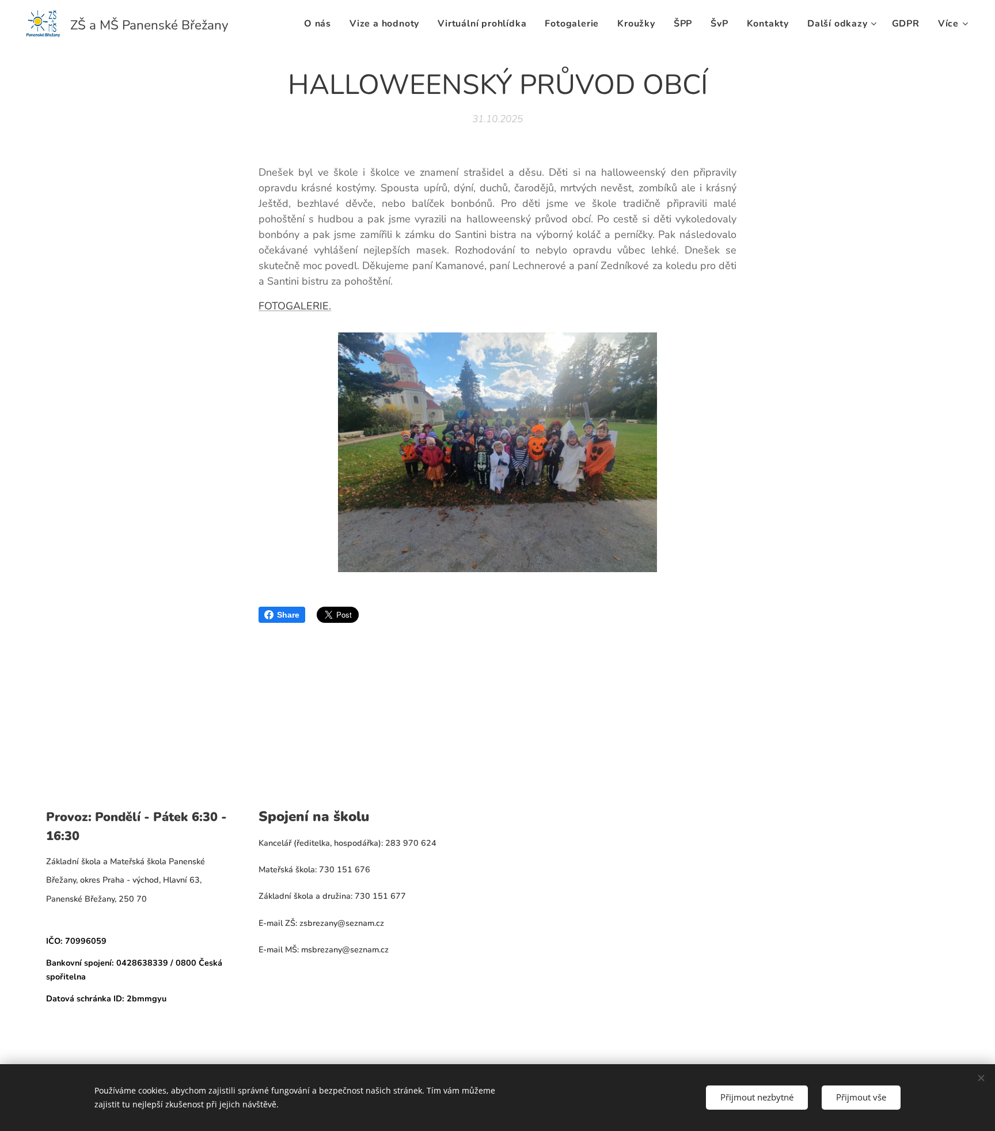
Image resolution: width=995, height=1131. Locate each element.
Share (288, 614)
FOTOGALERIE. (295, 306)
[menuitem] (320, 23)
